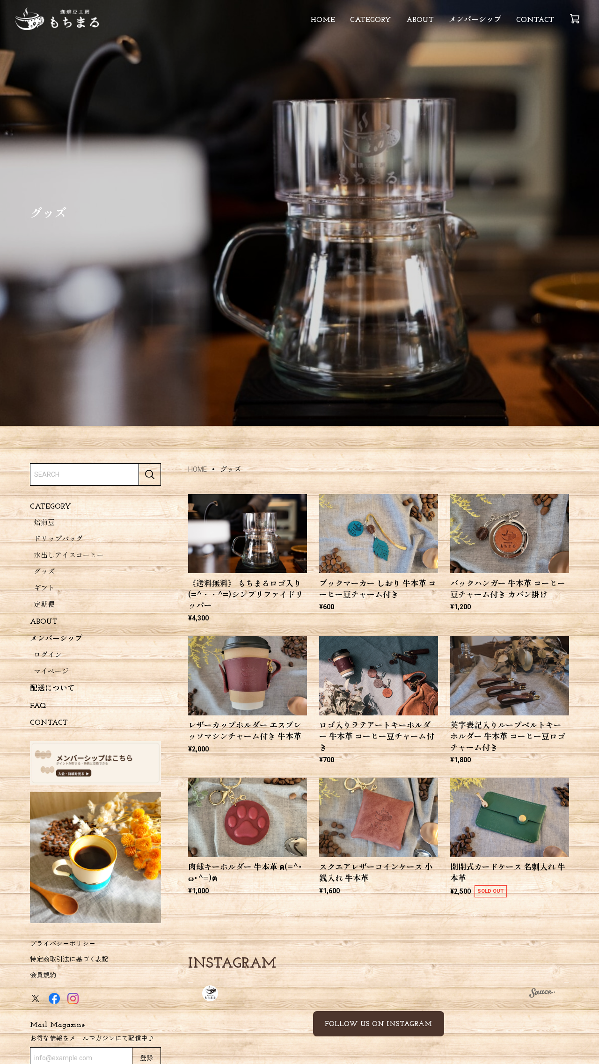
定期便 (44, 605)
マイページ (51, 672)
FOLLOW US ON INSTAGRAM (378, 1024)
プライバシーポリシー (62, 943)
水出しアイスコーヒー (69, 556)
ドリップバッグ (58, 539)
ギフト (44, 588)
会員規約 (43, 974)
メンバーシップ (475, 20)
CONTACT (535, 20)
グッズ (44, 572)
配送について (52, 688)
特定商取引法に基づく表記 (69, 959)
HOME (322, 20)
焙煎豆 (44, 523)
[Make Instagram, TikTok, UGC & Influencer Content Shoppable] (542, 994)
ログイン (48, 655)
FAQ (38, 705)
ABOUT (420, 20)
